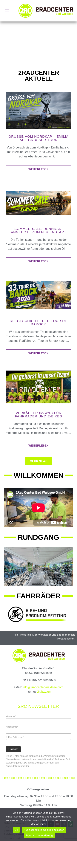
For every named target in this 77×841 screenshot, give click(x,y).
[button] (7, 11)
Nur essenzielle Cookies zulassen (44, 829)
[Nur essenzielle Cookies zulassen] (71, 824)
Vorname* (11, 716)
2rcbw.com (44, 691)
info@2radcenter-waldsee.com (43, 687)
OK (16, 829)
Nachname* (12, 727)
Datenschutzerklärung (39, 835)
